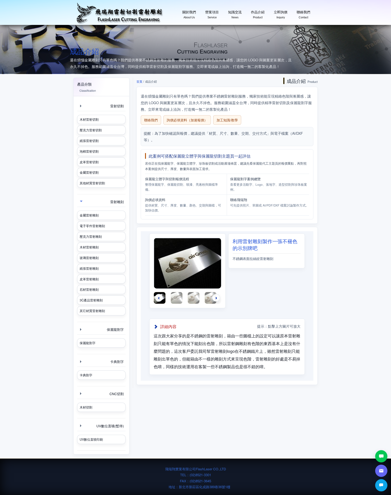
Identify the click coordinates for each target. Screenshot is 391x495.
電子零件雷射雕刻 (92, 225)
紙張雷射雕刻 (89, 268)
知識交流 (235, 12)
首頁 (139, 81)
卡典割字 (86, 375)
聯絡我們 (303, 12)
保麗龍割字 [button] (115, 329)
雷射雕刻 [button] (117, 201)
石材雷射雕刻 (89, 289)
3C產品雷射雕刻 (91, 300)
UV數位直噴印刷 (91, 439)
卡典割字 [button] (117, 361)
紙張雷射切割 (89, 140)
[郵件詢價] (381, 471)
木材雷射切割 (89, 119)
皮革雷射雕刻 (89, 279)
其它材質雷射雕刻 (92, 310)
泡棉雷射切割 (89, 151)
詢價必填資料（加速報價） (187, 120)
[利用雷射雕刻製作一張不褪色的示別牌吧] (187, 265)
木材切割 (86, 407)
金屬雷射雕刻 (89, 215)
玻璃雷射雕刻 (89, 257)
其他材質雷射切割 (92, 183)
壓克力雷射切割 (91, 130)
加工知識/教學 (227, 120)
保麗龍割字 (87, 343)
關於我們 (189, 12)
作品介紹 (258, 12)
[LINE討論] (381, 456)
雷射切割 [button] (117, 105)
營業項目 (212, 12)
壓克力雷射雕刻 (91, 236)
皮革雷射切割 (89, 162)
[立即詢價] (381, 485)
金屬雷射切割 (89, 172)
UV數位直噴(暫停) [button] (110, 425)
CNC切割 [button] (117, 393)
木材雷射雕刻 (89, 247)
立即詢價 (280, 12)
